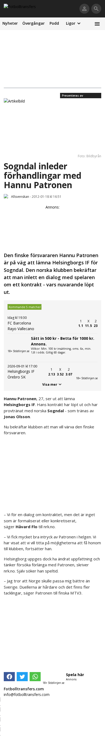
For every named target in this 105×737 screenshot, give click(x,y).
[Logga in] (84, 9)
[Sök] (96, 9)
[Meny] (97, 23)
